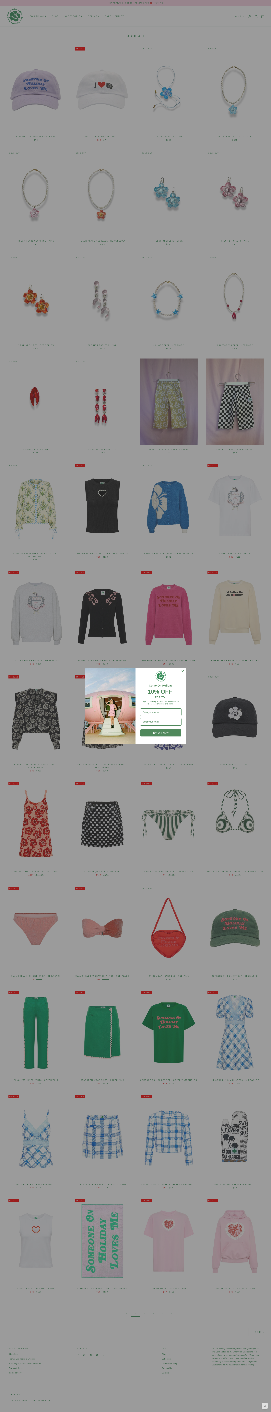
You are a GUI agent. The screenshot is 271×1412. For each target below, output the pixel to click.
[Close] (182, 671)
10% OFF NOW (161, 733)
